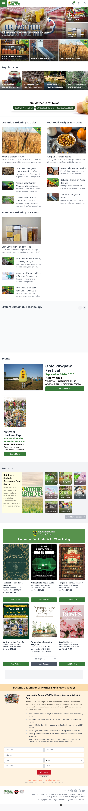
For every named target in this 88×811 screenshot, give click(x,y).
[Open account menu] (79, 3)
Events (6, 358)
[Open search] (85, 3)
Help (83, 797)
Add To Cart (15, 599)
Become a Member (24, 108)
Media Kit (81, 794)
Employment (75, 797)
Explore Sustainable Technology (22, 307)
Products (65, 794)
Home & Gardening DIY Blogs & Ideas (21, 214)
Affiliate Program (55, 794)
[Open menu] (3, 3)
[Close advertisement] (61, 805)
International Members (51, 780)
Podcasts (7, 468)
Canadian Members (35, 780)
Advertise (73, 794)
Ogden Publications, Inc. (76, 800)
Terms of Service (64, 797)
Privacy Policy (52, 797)
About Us (35, 794)
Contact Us (43, 794)
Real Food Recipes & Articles (64, 122)
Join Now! (44, 772)
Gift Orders (44, 777)
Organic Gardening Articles (19, 122)
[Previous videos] (80, 308)
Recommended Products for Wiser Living (44, 539)
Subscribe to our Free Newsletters (55, 108)
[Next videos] (84, 308)
